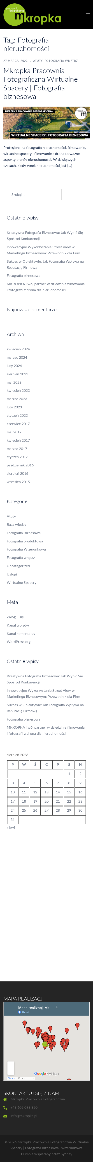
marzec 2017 (17, 449)
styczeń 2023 (17, 415)
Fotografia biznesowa (23, 276)
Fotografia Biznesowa (24, 533)
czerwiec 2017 (18, 424)
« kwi (11, 827)
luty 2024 (14, 366)
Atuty (38, 61)
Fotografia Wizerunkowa (26, 549)
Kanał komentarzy (21, 634)
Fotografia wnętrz (61, 61)
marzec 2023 (17, 399)
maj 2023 (14, 382)
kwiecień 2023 (18, 390)
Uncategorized (18, 566)
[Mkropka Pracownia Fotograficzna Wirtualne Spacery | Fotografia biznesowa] (46, 123)
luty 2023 (14, 407)
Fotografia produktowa (25, 541)
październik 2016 (20, 465)
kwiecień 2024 (18, 349)
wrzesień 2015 (18, 482)
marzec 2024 (17, 357)
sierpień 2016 (17, 473)
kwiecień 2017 (18, 440)
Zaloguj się (15, 617)
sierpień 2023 (17, 374)
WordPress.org (18, 642)
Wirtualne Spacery (21, 582)
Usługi (12, 574)
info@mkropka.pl (23, 1116)
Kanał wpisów (18, 625)
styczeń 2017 (17, 457)
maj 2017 (14, 432)
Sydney (66, 1154)
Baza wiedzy (16, 524)
